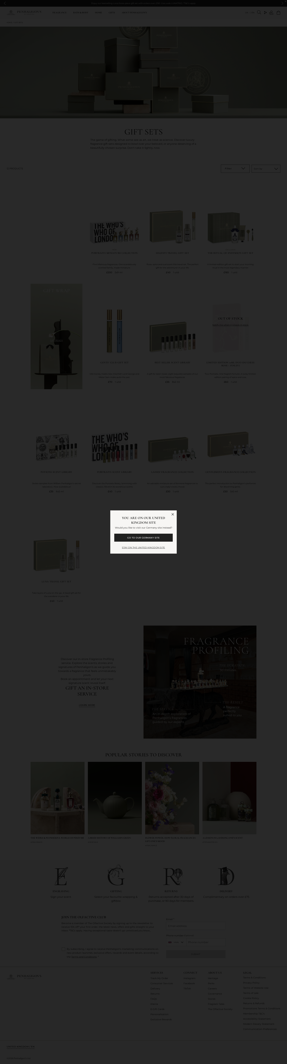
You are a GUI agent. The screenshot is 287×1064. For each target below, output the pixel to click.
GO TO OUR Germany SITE (143, 537)
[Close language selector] (173, 514)
